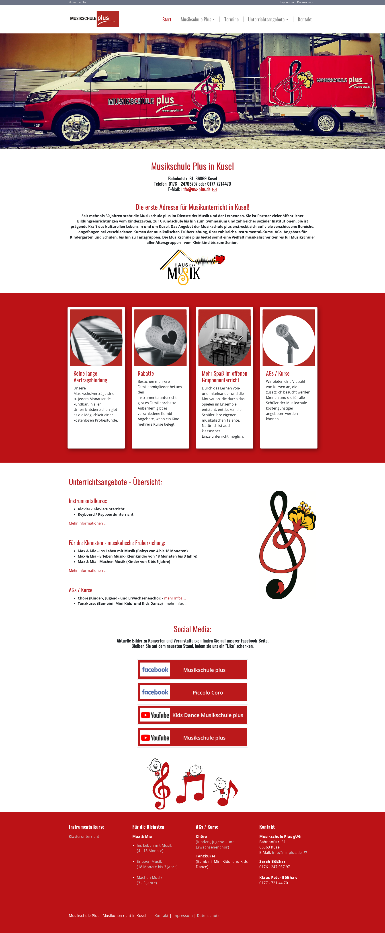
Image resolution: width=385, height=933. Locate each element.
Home (72, 2)
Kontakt (305, 19)
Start (166, 19)
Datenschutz (305, 2)
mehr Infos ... (175, 598)
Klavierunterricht (84, 836)
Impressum (287, 2)
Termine (231, 19)
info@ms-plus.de (196, 189)
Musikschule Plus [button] (196, 19)
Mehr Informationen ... (87, 523)
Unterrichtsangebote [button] (266, 19)
